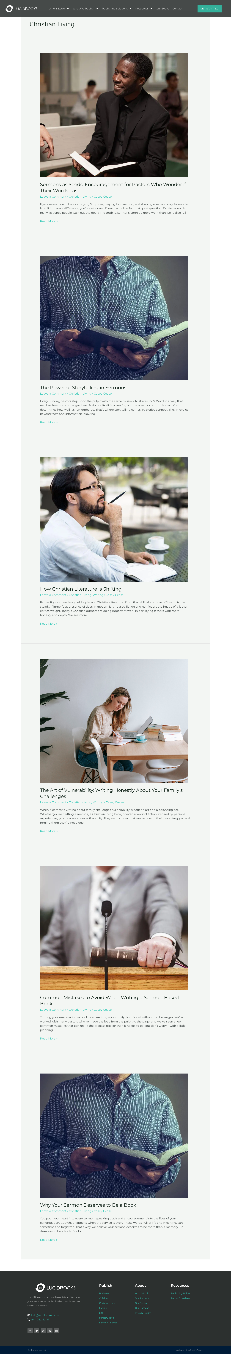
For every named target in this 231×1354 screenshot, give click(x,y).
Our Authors (142, 1298)
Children (103, 1298)
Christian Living (107, 1303)
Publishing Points (180, 1293)
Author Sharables (180, 1298)
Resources (141, 8)
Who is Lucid (57, 8)
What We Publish (83, 8)
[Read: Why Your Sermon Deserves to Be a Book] (114, 1135)
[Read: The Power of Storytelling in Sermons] (114, 318)
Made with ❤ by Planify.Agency (190, 1350)
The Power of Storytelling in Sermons (83, 387)
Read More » (49, 221)
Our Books (162, 8)
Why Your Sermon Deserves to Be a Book (88, 1205)
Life (101, 1312)
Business (104, 1293)
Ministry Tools (106, 1317)
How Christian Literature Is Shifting (80, 589)
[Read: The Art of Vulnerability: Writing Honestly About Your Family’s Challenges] (114, 720)
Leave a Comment (53, 196)
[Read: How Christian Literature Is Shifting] (114, 519)
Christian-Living (80, 196)
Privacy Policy (143, 1312)
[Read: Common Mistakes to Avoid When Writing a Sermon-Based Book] (114, 928)
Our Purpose (142, 1308)
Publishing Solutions (115, 8)
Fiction (103, 1308)
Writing (98, 595)
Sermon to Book (108, 1322)
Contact (177, 8)
